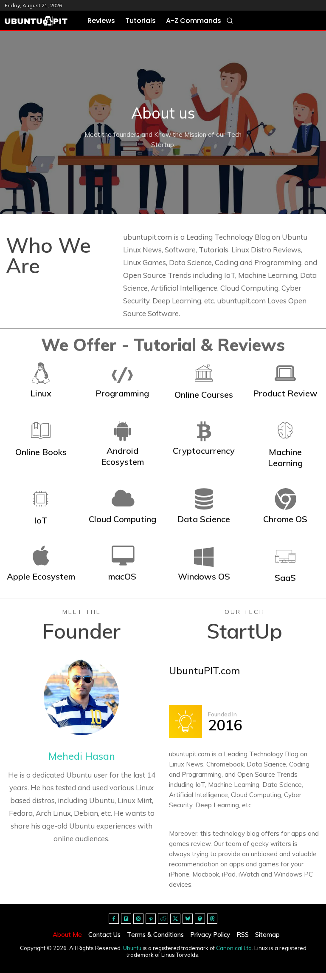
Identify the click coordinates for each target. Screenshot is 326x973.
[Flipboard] (126, 919)
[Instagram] (138, 919)
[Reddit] (163, 919)
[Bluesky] (188, 919)
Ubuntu (132, 948)
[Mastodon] (200, 919)
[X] (175, 919)
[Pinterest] (151, 919)
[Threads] (212, 919)
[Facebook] (114, 919)
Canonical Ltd (234, 948)
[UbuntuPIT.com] (36, 21)
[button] (229, 20)
